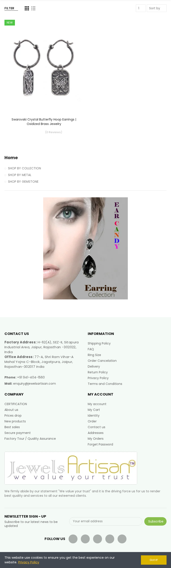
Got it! (154, 560)
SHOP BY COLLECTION (24, 168)
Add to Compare (72, 24)
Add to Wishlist (72, 33)
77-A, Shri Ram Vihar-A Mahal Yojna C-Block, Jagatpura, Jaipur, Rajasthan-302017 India (38, 361)
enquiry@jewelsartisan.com (34, 383)
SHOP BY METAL (19, 175)
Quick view (72, 42)
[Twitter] (85, 538)
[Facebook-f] (73, 538)
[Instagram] (122, 538)
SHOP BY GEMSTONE (23, 181)
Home (11, 157)
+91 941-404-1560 (31, 377)
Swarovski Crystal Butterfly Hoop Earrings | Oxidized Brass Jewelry (44, 121)
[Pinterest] (109, 538)
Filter (9, 8)
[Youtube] (97, 538)
